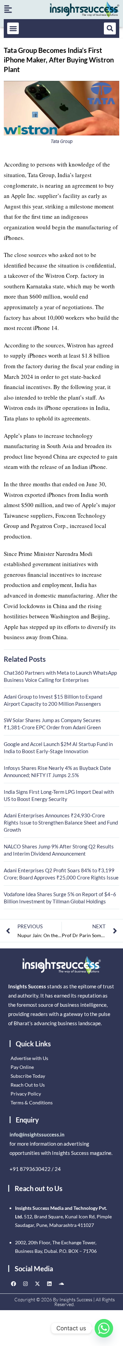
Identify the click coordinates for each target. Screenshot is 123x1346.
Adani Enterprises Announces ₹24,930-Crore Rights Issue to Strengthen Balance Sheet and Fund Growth (61, 822)
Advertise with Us (29, 1058)
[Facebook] (13, 1284)
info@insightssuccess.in (37, 1134)
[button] (13, 28)
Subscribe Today (28, 1076)
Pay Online (22, 1067)
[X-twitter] (37, 1284)
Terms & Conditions (32, 1102)
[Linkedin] (49, 1284)
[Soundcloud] (61, 1284)
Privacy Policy (26, 1094)
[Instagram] (25, 1284)
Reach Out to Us (28, 1085)
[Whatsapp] (104, 1328)
